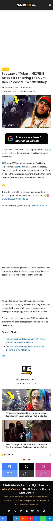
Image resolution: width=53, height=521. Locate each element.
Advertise (45, 497)
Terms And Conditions (32, 497)
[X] (20, 383)
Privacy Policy (17, 497)
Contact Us (33, 505)
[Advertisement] (26, 38)
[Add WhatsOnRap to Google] (26, 143)
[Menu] (3, 6)
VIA (3, 355)
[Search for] (50, 6)
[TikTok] (35, 383)
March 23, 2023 (39, 205)
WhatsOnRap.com (11, 489)
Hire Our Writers (21, 505)
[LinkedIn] (23, 383)
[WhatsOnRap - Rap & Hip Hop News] (26, 5)
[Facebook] (17, 383)
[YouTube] (26, 383)
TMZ (4, 163)
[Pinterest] (29, 383)
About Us (7, 497)
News (5, 69)
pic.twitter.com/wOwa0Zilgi (15, 199)
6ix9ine (48, 149)
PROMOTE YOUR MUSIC (13, 501)
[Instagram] (32, 383)
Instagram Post (29, 501)
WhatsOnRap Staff (11, 87)
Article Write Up (43, 501)
